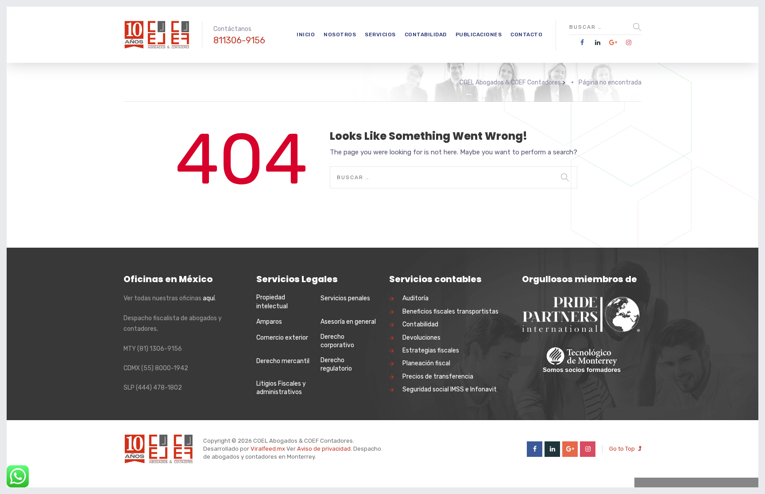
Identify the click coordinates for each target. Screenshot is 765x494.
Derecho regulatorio (336, 364)
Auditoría (415, 298)
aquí (209, 298)
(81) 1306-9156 (159, 348)
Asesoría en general (348, 322)
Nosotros (340, 34)
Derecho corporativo (337, 341)
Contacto (526, 34)
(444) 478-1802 (159, 387)
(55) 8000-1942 (164, 368)
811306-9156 (239, 40)
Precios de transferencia (437, 376)
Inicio (306, 34)
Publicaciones (479, 34)
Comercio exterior (282, 337)
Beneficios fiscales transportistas (450, 311)
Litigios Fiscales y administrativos (281, 388)
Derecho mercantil (282, 361)
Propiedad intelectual (272, 302)
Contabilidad (426, 34)
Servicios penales (345, 298)
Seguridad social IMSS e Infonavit (449, 389)
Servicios (380, 34)
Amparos (269, 322)
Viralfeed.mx (268, 448)
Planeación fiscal (426, 363)
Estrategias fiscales (430, 350)
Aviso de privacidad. (324, 448)
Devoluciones (421, 337)
